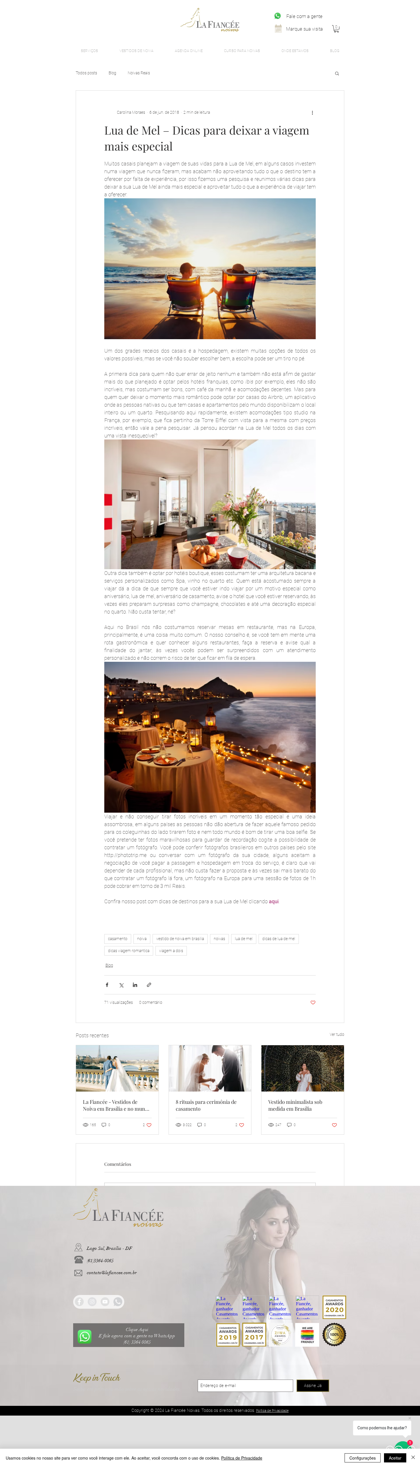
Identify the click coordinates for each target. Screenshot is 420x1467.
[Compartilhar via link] (149, 985)
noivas (219, 938)
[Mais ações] (312, 112)
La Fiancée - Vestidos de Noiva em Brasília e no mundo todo (117, 1105)
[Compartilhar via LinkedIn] (135, 985)
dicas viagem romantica (128, 950)
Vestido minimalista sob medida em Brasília (295, 1105)
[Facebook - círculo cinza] (79, 1301)
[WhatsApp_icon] (277, 15)
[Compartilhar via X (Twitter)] (121, 985)
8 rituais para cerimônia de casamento (206, 1105)
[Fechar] (413, 1457)
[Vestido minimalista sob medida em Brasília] (302, 1068)
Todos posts (86, 73)
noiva (142, 938)
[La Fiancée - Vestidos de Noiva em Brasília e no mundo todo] (117, 1068)
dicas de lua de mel (278, 938)
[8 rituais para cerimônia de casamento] (210, 1068)
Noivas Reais (139, 73)
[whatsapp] (117, 1301)
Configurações (362, 1458)
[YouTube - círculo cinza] (105, 1301)
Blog (112, 73)
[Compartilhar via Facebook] (107, 985)
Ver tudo (337, 1034)
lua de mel (244, 938)
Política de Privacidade (241, 1458)
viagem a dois (171, 950)
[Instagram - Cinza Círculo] (92, 1301)
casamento (117, 938)
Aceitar (395, 1458)
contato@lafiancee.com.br (112, 1273)
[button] (336, 29)
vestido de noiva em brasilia (180, 938)
